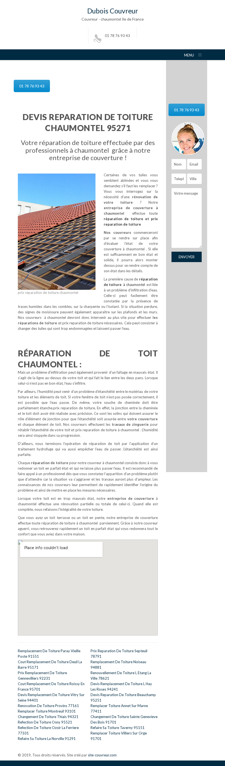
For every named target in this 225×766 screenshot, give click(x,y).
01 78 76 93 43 (117, 35)
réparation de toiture (123, 219)
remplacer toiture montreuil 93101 (47, 711)
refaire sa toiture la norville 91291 (47, 738)
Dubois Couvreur (112, 11)
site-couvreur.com (102, 755)
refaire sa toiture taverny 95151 (118, 727)
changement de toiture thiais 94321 (48, 716)
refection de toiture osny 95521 (45, 722)
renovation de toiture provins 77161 (48, 705)
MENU (189, 55)
